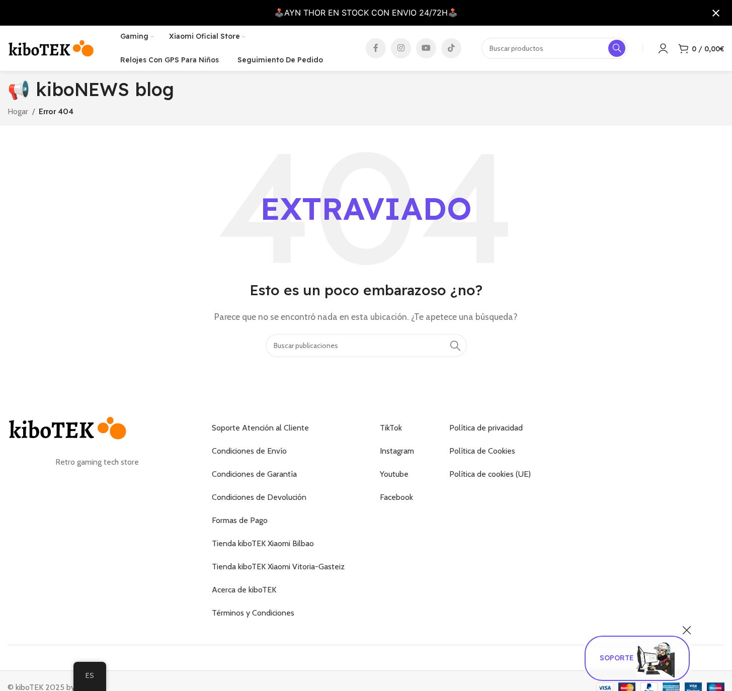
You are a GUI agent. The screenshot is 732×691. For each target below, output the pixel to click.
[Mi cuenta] (663, 48)
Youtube (394, 474)
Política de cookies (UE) (490, 474)
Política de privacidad (486, 428)
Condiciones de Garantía (254, 474)
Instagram (397, 451)
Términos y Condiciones (253, 613)
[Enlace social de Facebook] (376, 48)
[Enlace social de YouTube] (426, 48)
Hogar (18, 111)
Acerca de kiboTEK (244, 589)
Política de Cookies (482, 451)
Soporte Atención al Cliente (260, 428)
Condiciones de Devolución (259, 497)
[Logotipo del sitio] (51, 47)
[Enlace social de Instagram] (401, 48)
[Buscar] (455, 345)
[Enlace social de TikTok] (451, 48)
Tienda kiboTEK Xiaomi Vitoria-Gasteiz (278, 566)
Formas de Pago (240, 520)
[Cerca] (686, 630)
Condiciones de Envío (249, 451)
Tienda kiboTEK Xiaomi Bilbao (263, 543)
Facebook (396, 497)
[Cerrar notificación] (716, 13)
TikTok (391, 428)
